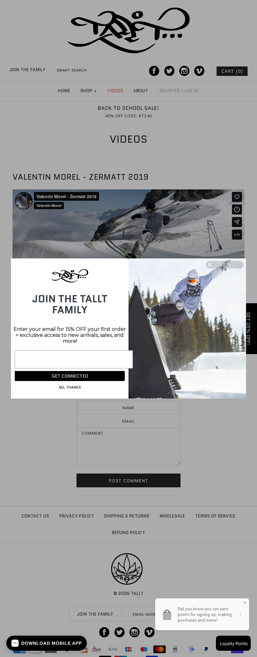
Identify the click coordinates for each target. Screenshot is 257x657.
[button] (46, 643)
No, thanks (70, 387)
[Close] (225, 264)
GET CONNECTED (70, 376)
